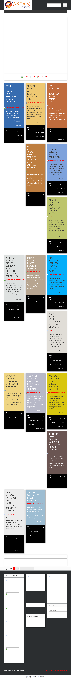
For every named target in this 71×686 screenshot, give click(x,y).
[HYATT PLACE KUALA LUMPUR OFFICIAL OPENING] (12, 613)
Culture (56, 360)
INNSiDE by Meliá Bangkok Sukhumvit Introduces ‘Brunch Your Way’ (54, 442)
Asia (17, 135)
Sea (62, 188)
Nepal (59, 302)
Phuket (59, 422)
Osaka (42, 132)
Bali (56, 135)
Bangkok (10, 313)
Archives (47, 670)
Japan (39, 132)
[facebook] (25, 77)
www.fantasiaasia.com (33, 624)
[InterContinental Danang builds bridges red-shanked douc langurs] (12, 599)
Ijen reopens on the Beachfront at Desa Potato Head (54, 94)
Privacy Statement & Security (60, 670)
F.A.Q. (51, 670)
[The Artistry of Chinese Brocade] (12, 627)
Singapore (61, 364)
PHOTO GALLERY (54, 364)
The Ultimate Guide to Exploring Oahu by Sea (54, 152)
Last (31, 569)
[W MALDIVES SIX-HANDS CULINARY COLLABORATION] (12, 641)
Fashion (35, 198)
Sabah (34, 535)
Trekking (63, 302)
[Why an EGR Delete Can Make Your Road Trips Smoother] (12, 586)
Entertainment (36, 420)
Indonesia (63, 135)
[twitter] (32, 77)
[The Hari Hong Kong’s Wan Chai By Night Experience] (12, 654)
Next (26, 569)
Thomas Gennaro (18, 139)
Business (20, 135)
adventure (58, 188)
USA (64, 188)
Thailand (14, 313)
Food (59, 135)
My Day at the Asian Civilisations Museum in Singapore (12, 381)
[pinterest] (40, 77)
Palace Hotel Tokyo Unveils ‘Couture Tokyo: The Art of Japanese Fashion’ (32, 157)
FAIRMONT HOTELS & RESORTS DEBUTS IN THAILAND (32, 263)
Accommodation (13, 309)
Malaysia (31, 535)
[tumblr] (47, 77)
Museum (60, 360)
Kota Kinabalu (36, 531)
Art (34, 132)
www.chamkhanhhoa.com (34, 621)
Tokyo (42, 198)
